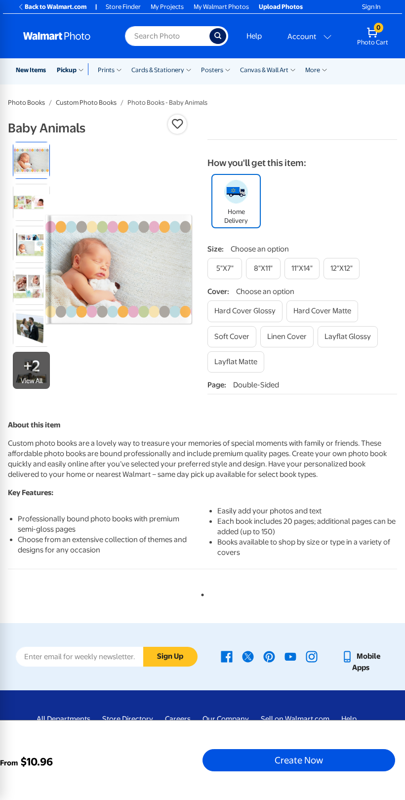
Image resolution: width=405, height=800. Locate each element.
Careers (178, 719)
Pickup (67, 70)
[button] (177, 124)
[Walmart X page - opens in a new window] (248, 656)
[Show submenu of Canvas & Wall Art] (293, 69)
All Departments (63, 719)
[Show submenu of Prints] (119, 69)
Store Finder (123, 6)
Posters (212, 70)
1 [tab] (200, 593)
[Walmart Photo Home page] (63, 36)
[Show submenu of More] (324, 69)
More (312, 70)
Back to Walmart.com (55, 6)
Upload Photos (281, 6)
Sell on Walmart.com (295, 719)
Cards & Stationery (157, 70)
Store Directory (127, 719)
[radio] (31, 160)
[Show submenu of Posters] (228, 69)
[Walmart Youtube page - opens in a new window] (290, 656)
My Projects (167, 6)
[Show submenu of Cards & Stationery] (189, 69)
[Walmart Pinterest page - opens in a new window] (269, 656)
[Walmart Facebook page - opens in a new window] (227, 656)
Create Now (299, 760)
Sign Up (170, 656)
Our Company (225, 719)
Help (254, 36)
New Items (31, 70)
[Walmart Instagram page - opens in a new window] (312, 656)
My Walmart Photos (221, 6)
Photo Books (26, 102)
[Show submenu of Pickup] (83, 69)
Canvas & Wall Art (264, 70)
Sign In (371, 6)
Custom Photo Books (86, 102)
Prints (106, 70)
